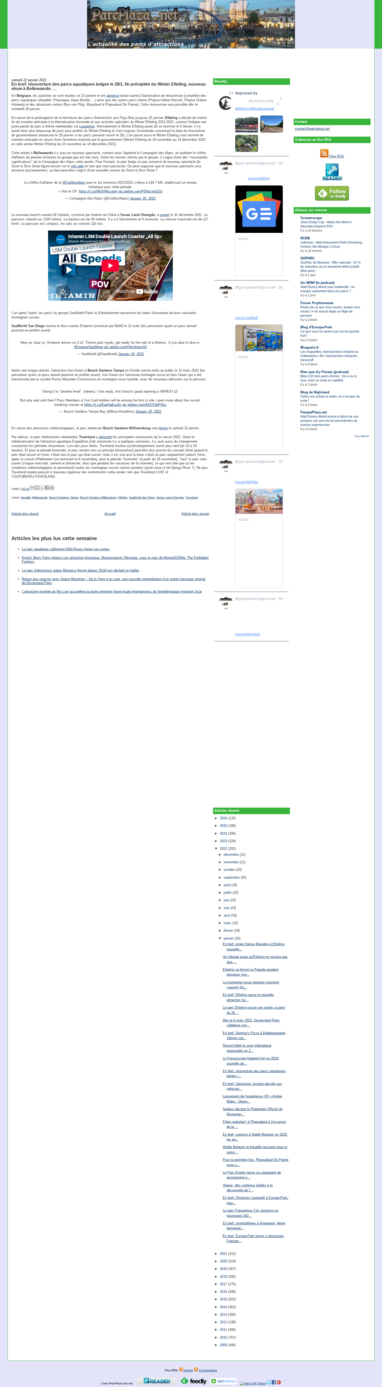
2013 (224, 1314)
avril (227, 915)
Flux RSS (336, 156)
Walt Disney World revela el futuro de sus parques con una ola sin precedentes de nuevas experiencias (329, 421)
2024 (224, 833)
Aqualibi (26, 497)
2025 (224, 826)
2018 (224, 1277)
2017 (224, 1284)
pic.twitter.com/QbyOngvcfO (125, 347)
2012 (224, 1322)
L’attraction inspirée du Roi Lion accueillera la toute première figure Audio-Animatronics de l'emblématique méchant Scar (112, 591)
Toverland (191, 497)
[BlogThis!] (37, 487)
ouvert (164, 215)
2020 (224, 1261)
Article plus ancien (195, 514)
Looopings (87, 126)
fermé (163, 428)
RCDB (305, 238)
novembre (232, 862)
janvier (229, 938)
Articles (188, 1370)
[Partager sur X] (42, 487)
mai (227, 908)
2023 (224, 841)
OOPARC (307, 258)
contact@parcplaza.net (312, 129)
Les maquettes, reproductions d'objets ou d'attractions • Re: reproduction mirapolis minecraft (329, 356)
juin (227, 900)
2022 (224, 849)
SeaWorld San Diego (142, 497)
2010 (224, 1337)
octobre (230, 870)
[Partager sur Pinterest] (52, 487)
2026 (224, 818)
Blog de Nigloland (315, 392)
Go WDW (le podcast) (317, 283)
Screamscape (311, 218)
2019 (224, 1269)
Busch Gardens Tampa (63, 497)
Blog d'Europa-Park (316, 327)
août (227, 885)
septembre (232, 877)
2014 (224, 1307)
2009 (224, 1345)
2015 (224, 1299)
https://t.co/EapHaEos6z (102, 405)
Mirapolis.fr (309, 347)
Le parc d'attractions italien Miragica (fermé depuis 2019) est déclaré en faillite (80, 570)
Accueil (110, 514)
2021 (224, 1254)
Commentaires (207, 1370)
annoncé (113, 96)
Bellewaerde (40, 497)
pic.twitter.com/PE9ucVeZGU (140, 191)
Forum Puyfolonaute (316, 303)
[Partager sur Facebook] (47, 487)
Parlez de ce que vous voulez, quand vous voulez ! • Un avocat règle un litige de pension (330, 311)
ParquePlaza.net (313, 412)
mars (228, 923)
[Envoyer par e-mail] (32, 487)
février (229, 930)
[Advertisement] (191, 60)
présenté (105, 437)
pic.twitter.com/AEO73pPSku (144, 405)
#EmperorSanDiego (88, 347)
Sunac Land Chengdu (170, 497)
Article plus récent (25, 514)
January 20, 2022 (143, 198)
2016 (224, 1292)
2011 (224, 1330)
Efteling (122, 497)
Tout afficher (361, 436)
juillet (228, 892)
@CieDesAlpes (73, 182)
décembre (232, 855)
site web (77, 166)
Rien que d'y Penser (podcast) (324, 372)
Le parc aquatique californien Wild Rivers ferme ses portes (66, 549)
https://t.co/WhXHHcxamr (98, 191)
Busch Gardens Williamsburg (98, 497)
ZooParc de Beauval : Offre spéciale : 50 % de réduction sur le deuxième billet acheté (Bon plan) (330, 267)
